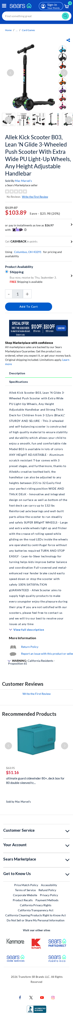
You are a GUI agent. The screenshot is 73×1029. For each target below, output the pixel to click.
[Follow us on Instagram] (53, 997)
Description (17, 373)
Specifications (18, 381)
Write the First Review (35, 196)
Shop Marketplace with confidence (29, 342)
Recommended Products (29, 714)
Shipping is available (26, 281)
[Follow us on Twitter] (31, 997)
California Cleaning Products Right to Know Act (35, 915)
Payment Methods (46, 900)
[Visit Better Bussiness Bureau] (36, 1009)
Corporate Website (25, 895)
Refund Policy (47, 890)
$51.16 (12, 772)
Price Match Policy (26, 885)
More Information (22, 638)
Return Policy (29, 646)
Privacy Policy (49, 895)
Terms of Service (25, 890)
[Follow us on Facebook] (20, 997)
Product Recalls (23, 900)
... (17, 30)
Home (8, 30)
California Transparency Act (35, 910)
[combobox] (36, 16)
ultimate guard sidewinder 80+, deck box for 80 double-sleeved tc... (35, 780)
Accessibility (49, 885)
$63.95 (10, 768)
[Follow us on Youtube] (42, 997)
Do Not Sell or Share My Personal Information (35, 920)
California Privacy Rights (35, 905)
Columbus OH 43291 (27, 252)
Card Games (28, 30)
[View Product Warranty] (13, 646)
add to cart (28, 306)
